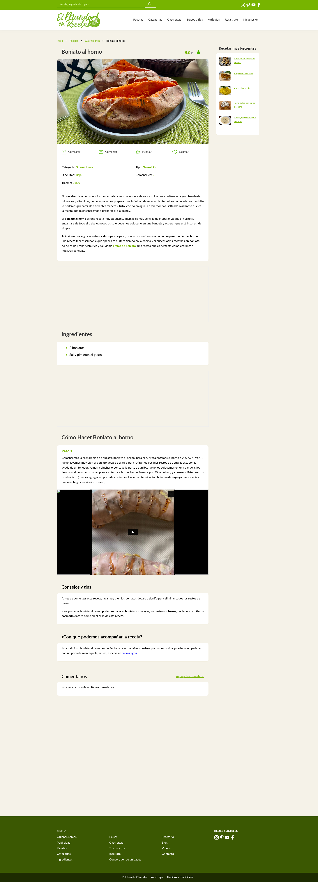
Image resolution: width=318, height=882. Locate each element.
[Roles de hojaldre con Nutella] (225, 61)
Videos (166, 848)
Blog (164, 842)
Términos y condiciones (180, 877)
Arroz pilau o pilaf (242, 88)
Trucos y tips (195, 19)
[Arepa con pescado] (225, 75)
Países (113, 836)
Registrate (231, 19)
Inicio (60, 41)
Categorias (155, 19)
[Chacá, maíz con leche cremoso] (225, 120)
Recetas (138, 19)
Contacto (168, 853)
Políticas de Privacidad (135, 877)
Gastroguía (174, 19)
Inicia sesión (251, 19)
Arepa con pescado (243, 73)
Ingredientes (65, 859)
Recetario (168, 836)
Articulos (214, 19)
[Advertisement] (133, 294)
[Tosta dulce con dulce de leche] (225, 105)
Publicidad (63, 842)
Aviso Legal (157, 877)
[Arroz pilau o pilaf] (225, 90)
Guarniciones (92, 41)
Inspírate (115, 853)
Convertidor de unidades (125, 859)
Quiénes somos (67, 836)
